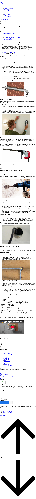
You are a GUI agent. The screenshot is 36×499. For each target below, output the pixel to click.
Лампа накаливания (9, 354)
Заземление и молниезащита (8, 8)
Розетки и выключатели (8, 7)
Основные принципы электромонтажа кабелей (9, 34)
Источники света (7, 14)
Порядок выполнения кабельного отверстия (9, 36)
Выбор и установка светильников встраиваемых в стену (9, 376)
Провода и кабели (7, 6)
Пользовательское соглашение (7, 412)
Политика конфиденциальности (7, 411)
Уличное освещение (7, 16)
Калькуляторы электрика (6, 351)
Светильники (6, 15)
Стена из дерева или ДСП (8, 39)
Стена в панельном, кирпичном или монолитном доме (13, 37)
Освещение (4, 13)
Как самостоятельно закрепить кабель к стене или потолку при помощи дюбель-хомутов (14, 378)
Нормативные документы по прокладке (8, 33)
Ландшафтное (8, 357)
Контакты (3, 410)
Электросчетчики (7, 361)
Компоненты (6, 12)
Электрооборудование (5, 10)
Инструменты (6, 9)
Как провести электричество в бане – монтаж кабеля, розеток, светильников (12, 373)
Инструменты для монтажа (8, 35)
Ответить (7, 384)
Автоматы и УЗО (7, 11)
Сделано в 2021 (2, 415)
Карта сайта (4, 409)
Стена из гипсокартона (8, 38)
